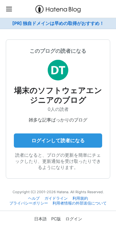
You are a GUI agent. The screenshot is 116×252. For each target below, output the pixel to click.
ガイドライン (56, 198)
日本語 (40, 218)
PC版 (56, 218)
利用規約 (80, 198)
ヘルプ (34, 198)
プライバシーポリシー (28, 203)
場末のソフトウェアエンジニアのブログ (58, 95)
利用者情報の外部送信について (80, 203)
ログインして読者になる (58, 140)
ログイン (73, 218)
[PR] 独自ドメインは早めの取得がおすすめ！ (58, 23)
